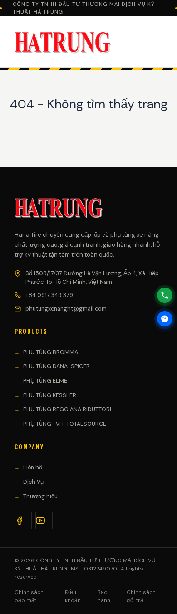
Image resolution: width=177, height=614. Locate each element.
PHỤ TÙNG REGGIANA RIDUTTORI (67, 409)
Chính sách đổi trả (141, 596)
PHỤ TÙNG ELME (45, 381)
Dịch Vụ (33, 482)
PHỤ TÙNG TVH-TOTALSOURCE (64, 424)
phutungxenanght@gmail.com (66, 308)
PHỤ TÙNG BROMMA (50, 352)
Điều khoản (73, 596)
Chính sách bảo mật (29, 596)
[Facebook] (23, 520)
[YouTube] (44, 520)
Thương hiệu (40, 496)
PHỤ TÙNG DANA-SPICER (56, 366)
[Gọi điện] (164, 295)
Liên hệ (32, 467)
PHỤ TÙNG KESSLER (49, 395)
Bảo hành (104, 596)
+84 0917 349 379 (49, 295)
